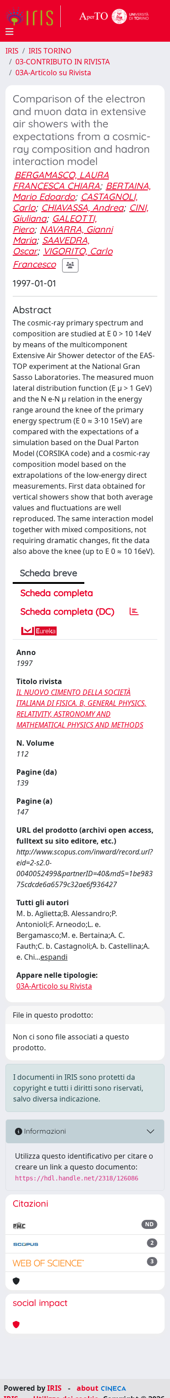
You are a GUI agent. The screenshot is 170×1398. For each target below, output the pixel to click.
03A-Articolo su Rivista (53, 73)
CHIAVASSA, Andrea (82, 207)
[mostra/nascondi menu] (9, 31)
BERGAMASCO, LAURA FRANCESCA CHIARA (61, 180)
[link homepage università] (114, 16)
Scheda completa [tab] (56, 592)
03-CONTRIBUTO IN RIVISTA (62, 62)
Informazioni (44, 1131)
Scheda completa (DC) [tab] (67, 611)
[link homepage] (33, 16)
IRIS (12, 51)
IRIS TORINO (50, 51)
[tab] (134, 611)
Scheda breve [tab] (48, 572)
